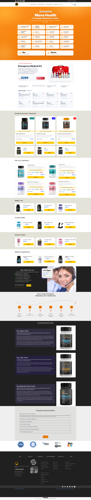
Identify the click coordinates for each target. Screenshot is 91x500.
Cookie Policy (47, 498)
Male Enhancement (49, 4)
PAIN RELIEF (42, 476)
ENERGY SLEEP (55, 463)
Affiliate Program (51, 456)
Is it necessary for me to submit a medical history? (28, 419)
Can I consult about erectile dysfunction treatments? (28, 426)
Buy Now (24, 142)
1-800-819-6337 (20, 285)
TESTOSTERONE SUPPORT (45, 467)
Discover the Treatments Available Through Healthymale (29, 429)
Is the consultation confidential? (25, 424)
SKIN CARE (66, 467)
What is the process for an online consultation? (28, 413)
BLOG (71, 456)
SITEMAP (42, 483)
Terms (62, 488)
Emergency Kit (55, 4)
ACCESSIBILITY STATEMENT (45, 481)
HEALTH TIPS (60, 456)
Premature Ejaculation (41, 4)
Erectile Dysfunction (33, 4)
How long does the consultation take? (26, 421)
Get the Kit (40, 78)
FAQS (20, 456)
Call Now (28, 285)
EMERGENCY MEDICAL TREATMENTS (70, 463)
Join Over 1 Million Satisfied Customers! (26, 431)
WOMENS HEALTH (43, 479)
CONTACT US (40, 456)
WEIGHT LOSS (55, 467)
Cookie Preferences (53, 498)
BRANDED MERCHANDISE (44, 474)
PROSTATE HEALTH (55, 465)
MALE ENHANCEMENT (44, 465)
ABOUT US (30, 456)
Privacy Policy (59, 488)
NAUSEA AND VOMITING (68, 465)
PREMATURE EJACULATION (45, 463)
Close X (45, 497)
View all (45, 436)
